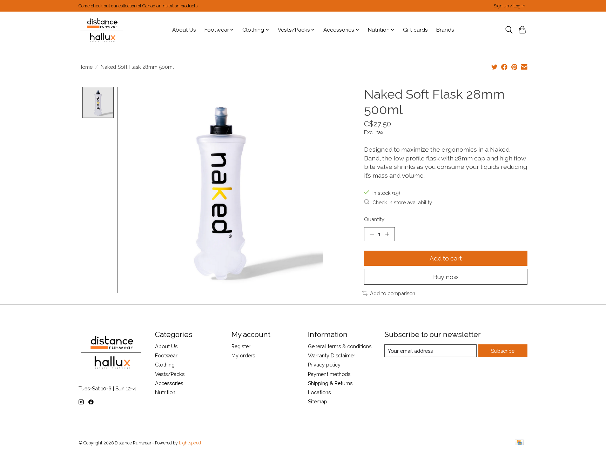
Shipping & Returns (330, 383)
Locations (319, 392)
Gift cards (415, 30)
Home (86, 67)
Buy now (445, 276)
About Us (184, 30)
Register (240, 346)
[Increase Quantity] (387, 234)
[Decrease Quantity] (372, 234)
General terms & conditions (339, 346)
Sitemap (317, 401)
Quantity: (374, 219)
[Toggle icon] (509, 30)
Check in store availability (402, 202)
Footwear (166, 355)
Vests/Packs (169, 374)
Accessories (169, 383)
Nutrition (165, 392)
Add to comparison (392, 293)
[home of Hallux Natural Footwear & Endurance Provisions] (102, 30)
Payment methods (329, 374)
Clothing (165, 365)
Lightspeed (190, 443)
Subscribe (502, 351)
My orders (243, 355)
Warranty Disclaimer (331, 355)
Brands (445, 30)
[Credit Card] (519, 443)
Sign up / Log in (509, 6)
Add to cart (446, 258)
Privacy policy (324, 365)
